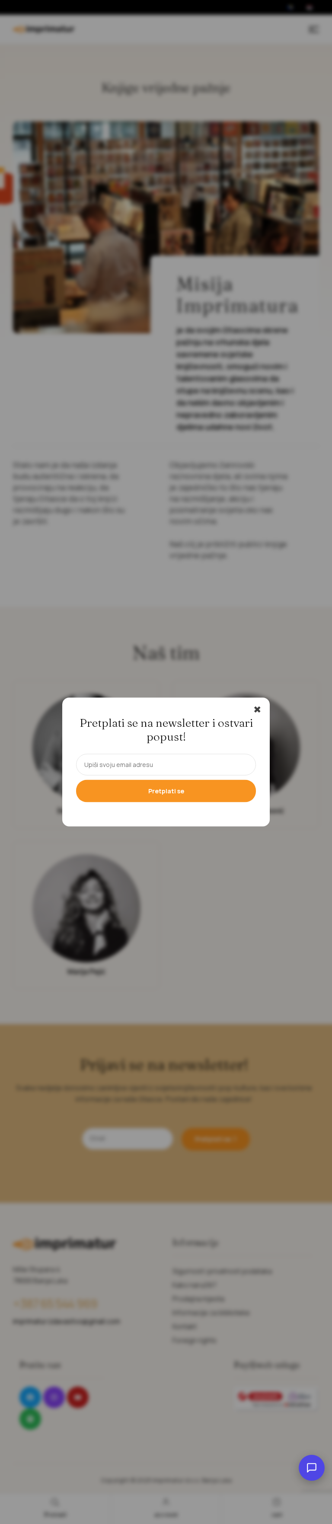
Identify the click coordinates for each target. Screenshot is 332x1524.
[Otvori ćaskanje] (312, 1468)
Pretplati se (166, 791)
